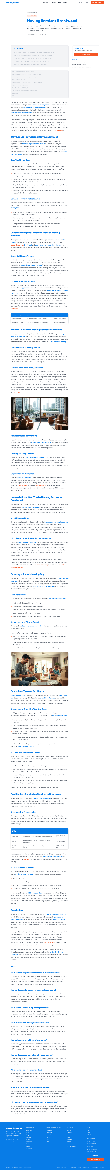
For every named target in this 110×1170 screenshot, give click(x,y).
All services (29, 1130)
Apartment (49, 1132)
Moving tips (40, 485)
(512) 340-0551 (85, 2)
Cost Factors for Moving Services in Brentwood (24, 90)
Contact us (95, 1155)
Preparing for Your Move (18, 79)
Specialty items (50, 1144)
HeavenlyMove (48, 942)
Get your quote (97, 2)
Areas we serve (71, 1135)
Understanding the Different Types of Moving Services (26, 74)
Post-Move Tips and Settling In (20, 87)
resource (14, 308)
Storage (28, 1146)
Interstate (28, 1137)
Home (28, 12)
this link (16, 392)
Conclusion (15, 93)
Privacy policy (94, 1167)
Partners (69, 1144)
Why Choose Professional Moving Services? (23, 71)
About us (69, 1132)
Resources (34, 12)
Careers (69, 1141)
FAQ (13, 95)
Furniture (48, 1137)
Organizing (29, 1148)
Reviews (69, 1137)
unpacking (23, 485)
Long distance (30, 1135)
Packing (28, 1144)
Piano (47, 1139)
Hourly (28, 1139)
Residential (49, 1130)
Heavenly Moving (12, 3)
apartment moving (41, 565)
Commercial (29, 1141)
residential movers (17, 245)
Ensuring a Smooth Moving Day (20, 85)
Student (48, 1135)
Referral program (71, 1146)
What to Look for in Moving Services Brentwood (24, 77)
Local (27, 1132)
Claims (88, 1132)
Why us (69, 1130)
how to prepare (57, 130)
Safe (47, 1141)
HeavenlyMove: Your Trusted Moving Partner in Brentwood (27, 82)
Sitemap (102, 1167)
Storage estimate (91, 1143)
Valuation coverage (92, 1135)
